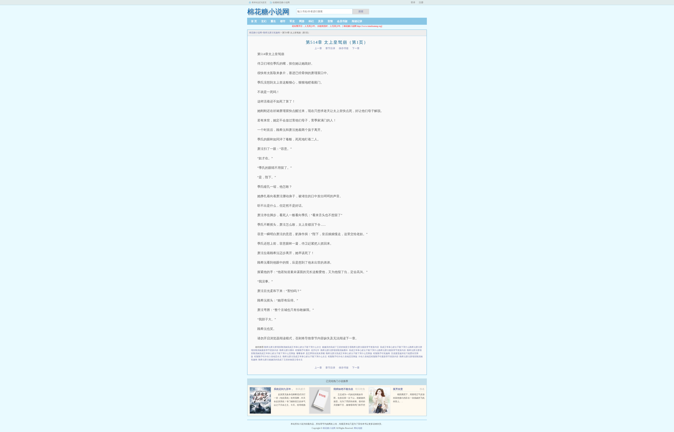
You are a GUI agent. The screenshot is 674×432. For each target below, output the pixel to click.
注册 (421, 2)
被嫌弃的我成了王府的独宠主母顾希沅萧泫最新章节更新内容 (350, 347)
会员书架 (342, 21)
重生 (273, 21)
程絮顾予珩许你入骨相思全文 (268, 356)
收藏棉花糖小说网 (281, 2)
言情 (330, 21)
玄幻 (263, 21)
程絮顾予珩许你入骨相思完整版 (342, 356)
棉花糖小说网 (255, 32)
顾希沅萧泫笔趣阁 (271, 32)
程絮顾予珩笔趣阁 (381, 353)
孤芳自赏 (398, 389)
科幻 (311, 21)
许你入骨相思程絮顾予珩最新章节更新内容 (378, 356)
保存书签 (344, 48)
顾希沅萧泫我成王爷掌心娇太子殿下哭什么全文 (305, 356)
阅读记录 (357, 21)
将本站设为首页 (259, 2)
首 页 (254, 21)
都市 (282, 21)
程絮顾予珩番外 (302, 350)
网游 (301, 21)
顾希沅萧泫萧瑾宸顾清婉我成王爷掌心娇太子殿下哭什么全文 (292, 347)
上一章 (318, 48)
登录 (413, 2)
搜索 (360, 11)
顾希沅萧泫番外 (286, 350)
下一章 (355, 48)
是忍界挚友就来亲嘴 (315, 353)
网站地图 (358, 428)
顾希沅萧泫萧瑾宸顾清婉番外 (334, 350)
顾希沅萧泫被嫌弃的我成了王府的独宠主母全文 (280, 359)
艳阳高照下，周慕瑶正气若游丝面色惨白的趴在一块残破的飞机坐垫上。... (409, 398)
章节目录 (330, 48)
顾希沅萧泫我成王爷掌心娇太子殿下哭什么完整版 (349, 353)
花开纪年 (315, 350)
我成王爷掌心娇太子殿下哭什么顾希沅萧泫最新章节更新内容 (377, 350)
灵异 (320, 21)
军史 (292, 21)
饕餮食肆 (300, 353)
